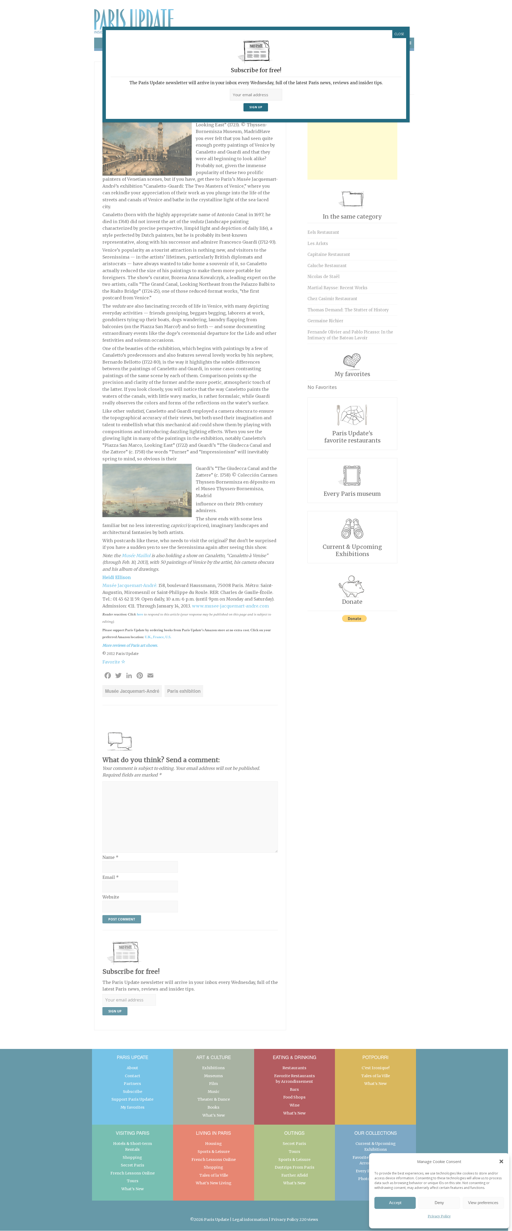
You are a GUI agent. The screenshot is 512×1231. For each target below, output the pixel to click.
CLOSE (399, 34)
